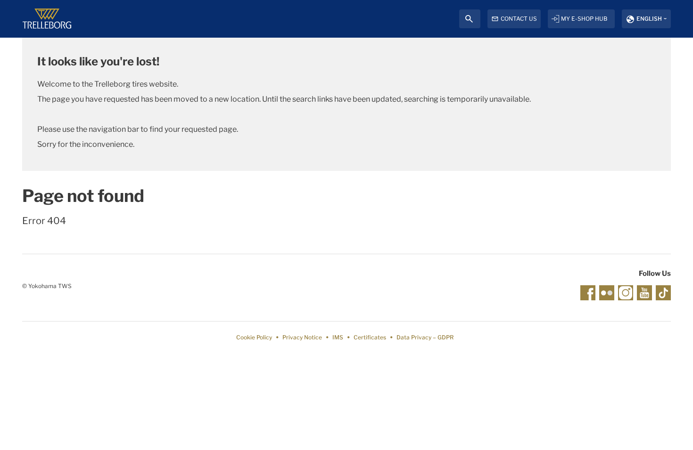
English (649, 18)
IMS (337, 337)
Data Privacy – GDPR (425, 337)
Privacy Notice (302, 337)
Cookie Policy (254, 337)
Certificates (370, 337)
